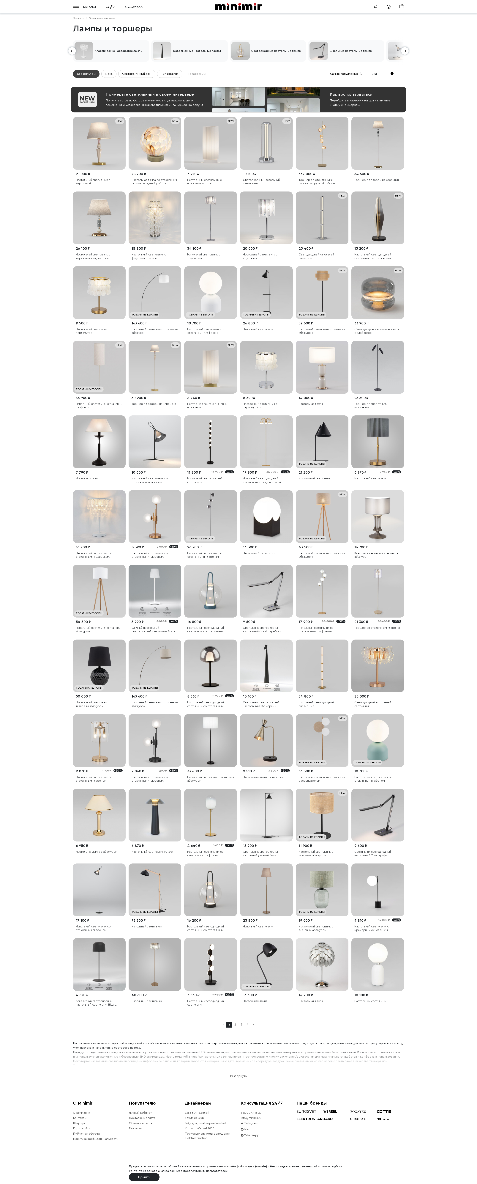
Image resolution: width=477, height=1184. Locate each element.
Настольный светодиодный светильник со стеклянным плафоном (372, 256)
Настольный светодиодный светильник (205, 1003)
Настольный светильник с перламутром (93, 331)
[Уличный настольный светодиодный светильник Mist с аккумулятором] (155, 591)
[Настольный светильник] (322, 441)
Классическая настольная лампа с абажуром (377, 555)
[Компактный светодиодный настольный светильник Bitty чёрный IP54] (99, 964)
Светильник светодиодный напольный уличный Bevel (261, 853)
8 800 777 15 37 (251, 1112)
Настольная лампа (311, 403)
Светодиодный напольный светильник (316, 256)
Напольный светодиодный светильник (204, 480)
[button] (72, 51)
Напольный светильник (258, 329)
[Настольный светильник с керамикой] (99, 143)
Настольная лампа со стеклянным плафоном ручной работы (154, 181)
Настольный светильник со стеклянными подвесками (94, 555)
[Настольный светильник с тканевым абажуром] (99, 666)
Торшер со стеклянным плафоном (377, 627)
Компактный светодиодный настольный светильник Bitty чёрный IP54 (95, 1003)
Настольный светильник (315, 478)
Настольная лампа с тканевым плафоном (207, 405)
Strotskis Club (194, 1118)
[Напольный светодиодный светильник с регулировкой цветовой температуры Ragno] (266, 441)
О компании (81, 1112)
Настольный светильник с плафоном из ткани (204, 181)
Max (247, 1129)
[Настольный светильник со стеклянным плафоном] (210, 292)
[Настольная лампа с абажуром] (99, 815)
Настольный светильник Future (152, 851)
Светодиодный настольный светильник (261, 181)
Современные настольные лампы (197, 50)
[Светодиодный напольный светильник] (322, 217)
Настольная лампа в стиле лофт (264, 777)
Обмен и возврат (141, 1123)
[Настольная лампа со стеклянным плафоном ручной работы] (155, 143)
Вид (374, 73)
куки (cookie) (257, 1166)
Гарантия (135, 1128)
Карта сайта (81, 1128)
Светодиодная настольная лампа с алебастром (376, 331)
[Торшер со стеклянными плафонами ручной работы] (322, 143)
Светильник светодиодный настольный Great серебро (262, 629)
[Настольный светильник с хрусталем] (266, 217)
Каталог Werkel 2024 (199, 1128)
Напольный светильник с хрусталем (203, 256)
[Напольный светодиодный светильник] (210, 441)
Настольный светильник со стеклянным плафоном (205, 331)
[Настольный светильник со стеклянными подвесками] (99, 516)
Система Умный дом (136, 73)
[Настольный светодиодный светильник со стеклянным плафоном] (377, 217)
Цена (109, 73)
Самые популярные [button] (346, 73)
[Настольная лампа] (322, 367)
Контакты (79, 1118)
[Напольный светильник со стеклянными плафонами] (210, 516)
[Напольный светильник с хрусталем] (210, 217)
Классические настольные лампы (119, 50)
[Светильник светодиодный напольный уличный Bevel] (266, 815)
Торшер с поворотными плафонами (370, 405)
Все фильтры (86, 73)
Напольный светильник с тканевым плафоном (99, 405)
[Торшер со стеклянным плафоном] (377, 591)
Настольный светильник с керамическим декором (93, 256)
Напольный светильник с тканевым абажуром (155, 331)
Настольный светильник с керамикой (93, 181)
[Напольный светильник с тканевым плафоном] (99, 367)
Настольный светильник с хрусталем (260, 256)
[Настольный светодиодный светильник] (210, 964)
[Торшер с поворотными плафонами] (377, 367)
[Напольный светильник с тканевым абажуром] (155, 292)
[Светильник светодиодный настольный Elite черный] (266, 666)
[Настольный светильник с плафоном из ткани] (210, 143)
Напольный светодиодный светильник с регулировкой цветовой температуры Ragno (263, 480)
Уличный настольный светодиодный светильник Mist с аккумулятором (154, 629)
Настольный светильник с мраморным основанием (371, 928)
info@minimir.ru (251, 1118)
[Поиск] (375, 6)
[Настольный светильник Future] (155, 815)
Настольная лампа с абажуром (96, 851)
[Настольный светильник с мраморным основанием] (377, 889)
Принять (144, 1177)
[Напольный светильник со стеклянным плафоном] (99, 889)
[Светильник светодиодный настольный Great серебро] (266, 591)
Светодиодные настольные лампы (276, 50)
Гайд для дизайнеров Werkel (205, 1123)
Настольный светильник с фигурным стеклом (149, 256)
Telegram (251, 1123)
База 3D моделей (197, 1112)
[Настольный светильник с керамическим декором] (99, 217)
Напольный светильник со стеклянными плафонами (204, 555)
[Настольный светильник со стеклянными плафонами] (155, 516)
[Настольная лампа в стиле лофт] (266, 740)
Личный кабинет (140, 1112)
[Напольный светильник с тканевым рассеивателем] (322, 740)
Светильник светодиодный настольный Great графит (372, 853)
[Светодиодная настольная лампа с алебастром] (377, 292)
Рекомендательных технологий (293, 1166)
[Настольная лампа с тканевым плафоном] (210, 367)
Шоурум (79, 1123)
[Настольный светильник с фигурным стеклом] (155, 217)
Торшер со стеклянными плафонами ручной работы (317, 181)
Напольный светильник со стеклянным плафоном (93, 928)
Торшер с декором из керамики (376, 179)
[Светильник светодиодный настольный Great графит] (377, 815)
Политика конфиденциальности (95, 1138)
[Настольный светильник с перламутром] (99, 292)
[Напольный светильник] (266, 292)
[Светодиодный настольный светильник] (266, 143)
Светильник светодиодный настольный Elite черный (261, 704)
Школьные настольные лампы (351, 50)
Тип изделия (169, 73)
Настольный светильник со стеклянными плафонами (150, 555)
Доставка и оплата (142, 1118)
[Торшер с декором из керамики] (377, 143)
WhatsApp (251, 1135)
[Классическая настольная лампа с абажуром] (377, 516)
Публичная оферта (86, 1133)
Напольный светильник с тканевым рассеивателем (322, 779)
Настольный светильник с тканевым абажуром (93, 704)
